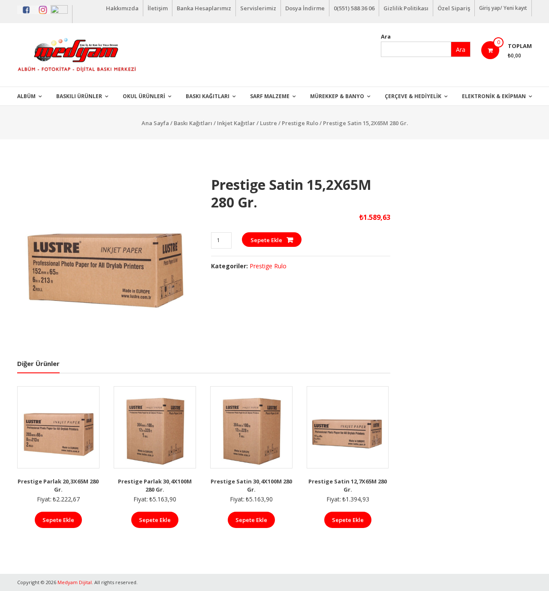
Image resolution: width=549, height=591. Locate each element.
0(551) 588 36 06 (354, 8)
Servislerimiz (258, 8)
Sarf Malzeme (270, 96)
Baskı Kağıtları (207, 96)
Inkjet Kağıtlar (236, 123)
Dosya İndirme (305, 8)
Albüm (26, 96)
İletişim (158, 8)
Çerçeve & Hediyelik (413, 96)
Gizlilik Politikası (405, 8)
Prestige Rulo (300, 123)
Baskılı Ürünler (79, 96)
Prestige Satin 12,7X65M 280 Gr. (347, 485)
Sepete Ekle (266, 240)
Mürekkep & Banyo (337, 96)
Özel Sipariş (453, 8)
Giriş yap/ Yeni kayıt (503, 8)
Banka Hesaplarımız (204, 8)
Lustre (268, 123)
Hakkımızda (122, 8)
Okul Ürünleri (144, 96)
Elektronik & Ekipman (494, 96)
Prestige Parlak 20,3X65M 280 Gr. (58, 485)
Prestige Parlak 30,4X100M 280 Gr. (155, 485)
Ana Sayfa (155, 123)
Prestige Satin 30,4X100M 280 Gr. (251, 485)
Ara (386, 36)
